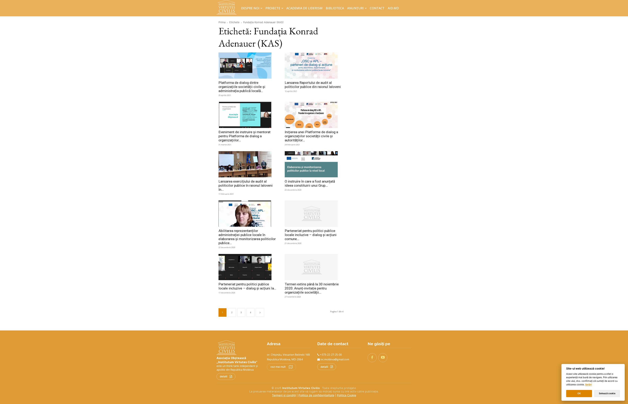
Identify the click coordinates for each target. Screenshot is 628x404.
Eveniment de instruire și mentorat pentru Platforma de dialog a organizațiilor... (244, 136)
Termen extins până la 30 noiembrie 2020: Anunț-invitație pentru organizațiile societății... (312, 288)
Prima (222, 22)
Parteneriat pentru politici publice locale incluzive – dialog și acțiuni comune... (311, 235)
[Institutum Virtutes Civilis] (228, 7)
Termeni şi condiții (284, 395)
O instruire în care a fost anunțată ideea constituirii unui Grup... (310, 183)
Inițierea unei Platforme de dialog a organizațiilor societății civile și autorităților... (311, 136)
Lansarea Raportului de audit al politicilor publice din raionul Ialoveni (313, 85)
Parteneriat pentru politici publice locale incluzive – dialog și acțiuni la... (247, 286)
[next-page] (260, 312)
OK (579, 393)
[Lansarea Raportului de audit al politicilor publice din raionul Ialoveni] (314, 65)
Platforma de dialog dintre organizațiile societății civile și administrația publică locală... (241, 87)
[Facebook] (372, 357)
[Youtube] (382, 357)
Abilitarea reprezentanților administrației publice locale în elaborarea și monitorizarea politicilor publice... (247, 237)
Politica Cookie (346, 395)
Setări (588, 384)
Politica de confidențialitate (316, 395)
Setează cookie (607, 393)
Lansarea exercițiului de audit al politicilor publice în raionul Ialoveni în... (245, 185)
